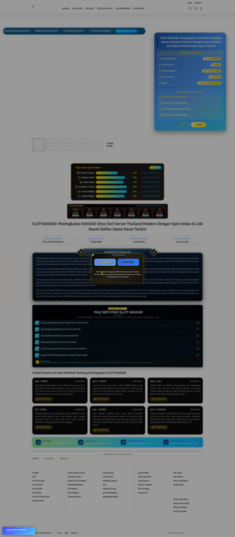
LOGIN (105, 262)
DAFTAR (128, 262)
